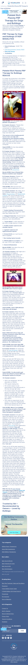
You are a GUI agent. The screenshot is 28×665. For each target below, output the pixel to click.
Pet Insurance (5, 596)
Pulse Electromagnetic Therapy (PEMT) (15, 49)
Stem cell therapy (13, 350)
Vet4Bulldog (3, 6)
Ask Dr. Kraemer (6, 611)
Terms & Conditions (7, 619)
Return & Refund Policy (8, 613)
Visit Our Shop (14, 532)
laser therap (12, 425)
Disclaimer (4, 621)
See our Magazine (6, 599)
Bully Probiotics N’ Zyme (8, 563)
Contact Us (5, 608)
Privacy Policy (5, 616)
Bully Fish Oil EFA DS (7, 561)
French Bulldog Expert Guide (9, 588)
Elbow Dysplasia (10, 193)
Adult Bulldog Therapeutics (9, 552)
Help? (3, 629)
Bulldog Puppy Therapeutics (9, 546)
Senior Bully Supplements (8, 549)
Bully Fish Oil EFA (6, 566)
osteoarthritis (15, 169)
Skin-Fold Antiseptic (7, 569)
